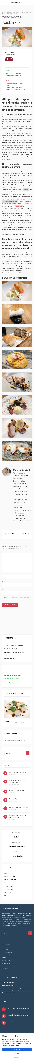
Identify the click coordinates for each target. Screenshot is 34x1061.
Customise (17, 1053)
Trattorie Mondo (9, 889)
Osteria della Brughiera (17, 846)
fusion (26, 189)
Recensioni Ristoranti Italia (11, 13)
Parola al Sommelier (10, 876)
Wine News (7, 892)
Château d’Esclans (17, 856)
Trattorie (6, 883)
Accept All (17, 1049)
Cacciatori (13, 985)
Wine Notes (7, 896)
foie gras (19, 206)
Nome (4, 574)
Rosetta (12, 982)
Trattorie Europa (9, 886)
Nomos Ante (15, 992)
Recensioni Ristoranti (10, 879)
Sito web (4, 589)
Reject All (17, 1057)
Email (4, 582)
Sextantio (17, 837)
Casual (6, 721)
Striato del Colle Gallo (10, 201)
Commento (5, 552)
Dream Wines (8, 873)
